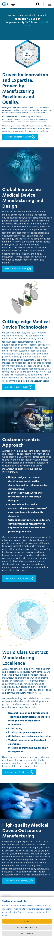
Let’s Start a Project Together (18, 136)
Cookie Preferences (27, 927)
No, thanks (27, 933)
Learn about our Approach (16, 578)
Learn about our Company (16, 880)
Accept (27, 921)
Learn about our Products (16, 386)
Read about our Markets (15, 268)
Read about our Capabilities (17, 772)
